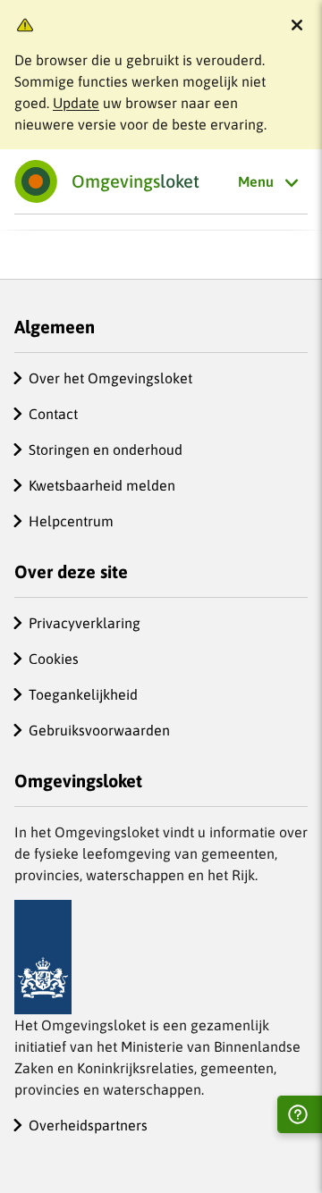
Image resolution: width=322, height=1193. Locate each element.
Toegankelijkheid (83, 694)
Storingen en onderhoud (105, 449)
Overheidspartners (88, 1125)
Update (76, 103)
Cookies (54, 659)
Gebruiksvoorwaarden (99, 730)
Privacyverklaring (84, 623)
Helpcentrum (71, 521)
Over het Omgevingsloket (110, 378)
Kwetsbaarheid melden (102, 485)
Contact (53, 414)
